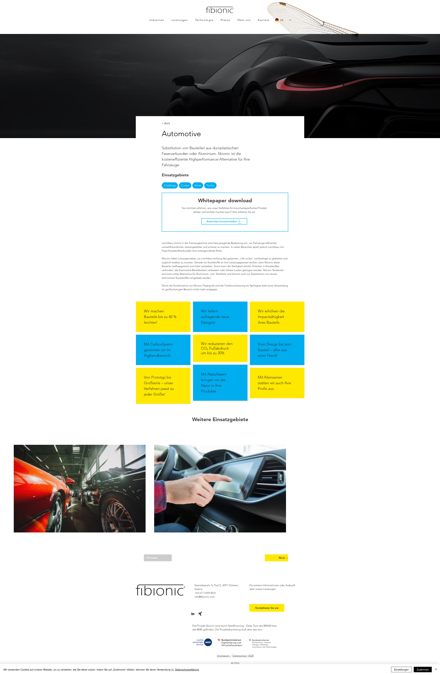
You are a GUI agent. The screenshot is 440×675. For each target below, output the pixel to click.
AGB (251, 655)
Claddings (170, 185)
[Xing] (200, 614)
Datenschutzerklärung (187, 669)
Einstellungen (401, 669)
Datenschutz (240, 655)
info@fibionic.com (204, 596)
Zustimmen (423, 669)
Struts (198, 185)
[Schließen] (436, 669)
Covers (185, 185)
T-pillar (210, 185)
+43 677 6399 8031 (205, 593)
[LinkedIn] (193, 614)
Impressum (224, 655)
